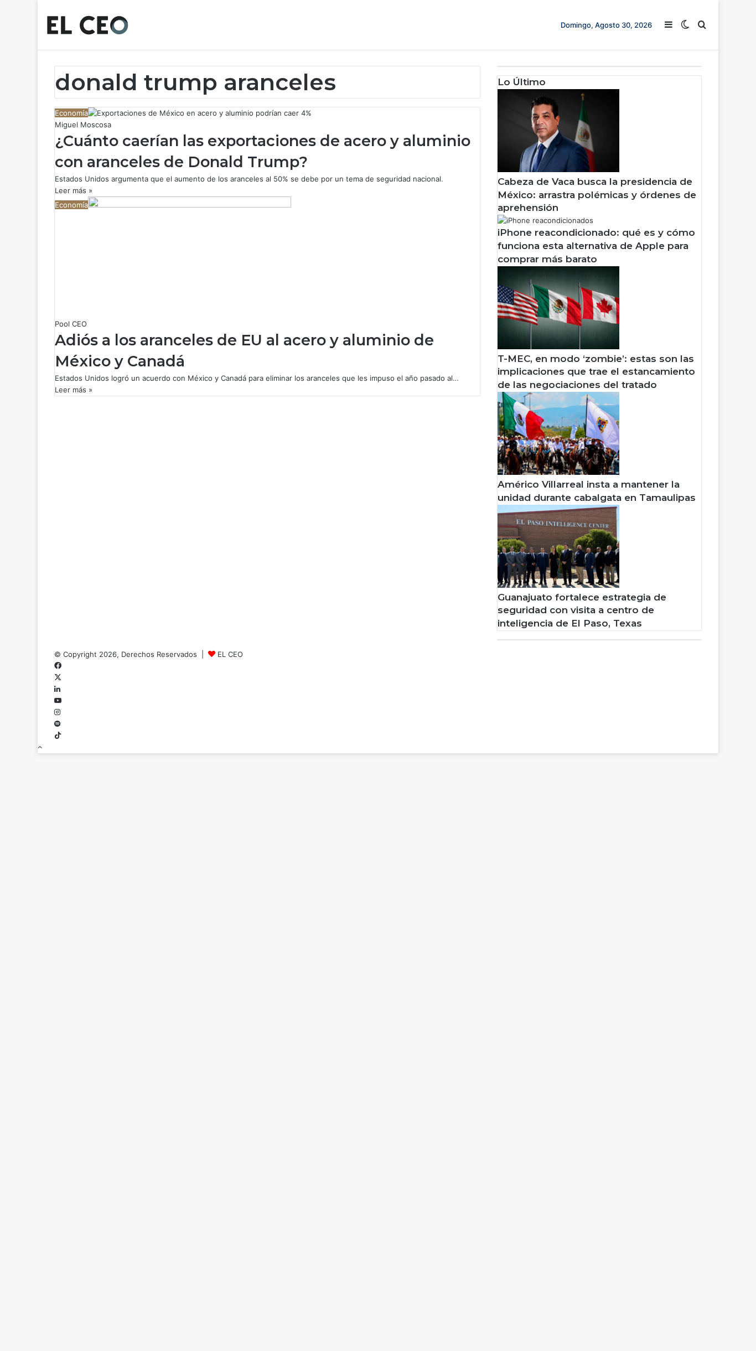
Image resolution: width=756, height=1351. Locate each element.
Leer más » (73, 190)
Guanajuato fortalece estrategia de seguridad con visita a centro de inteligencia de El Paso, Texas (582, 610)
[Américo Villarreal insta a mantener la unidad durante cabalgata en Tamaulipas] (558, 472)
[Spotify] (57, 724)
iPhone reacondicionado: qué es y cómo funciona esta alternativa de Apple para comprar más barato (596, 246)
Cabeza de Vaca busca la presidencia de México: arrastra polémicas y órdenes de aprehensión (597, 195)
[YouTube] (57, 700)
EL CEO (230, 654)
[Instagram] (57, 712)
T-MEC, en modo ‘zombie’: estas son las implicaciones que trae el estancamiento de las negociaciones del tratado (596, 372)
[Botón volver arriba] (40, 747)
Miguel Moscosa (83, 124)
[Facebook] (57, 665)
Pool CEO (71, 323)
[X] (57, 677)
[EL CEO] (87, 25)
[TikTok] (57, 735)
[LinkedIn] (57, 689)
